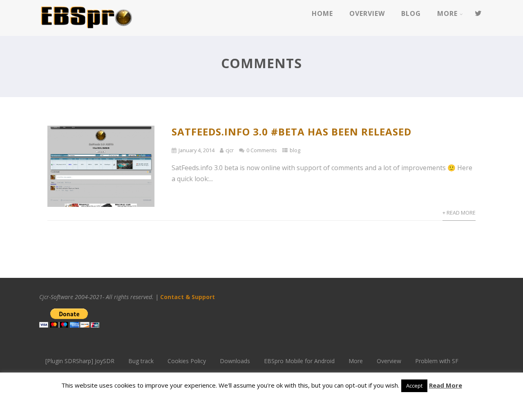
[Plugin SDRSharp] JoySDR (79, 361)
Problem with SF (436, 361)
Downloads (235, 361)
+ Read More (459, 212)
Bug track (141, 361)
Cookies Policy (187, 361)
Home (322, 13)
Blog (411, 13)
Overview (367, 13)
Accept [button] (414, 385)
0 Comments (261, 150)
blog (295, 150)
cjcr (230, 150)
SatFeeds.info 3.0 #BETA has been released (291, 131)
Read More (445, 385)
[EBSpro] (86, 31)
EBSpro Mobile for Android (299, 361)
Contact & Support (188, 297)
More (447, 13)
